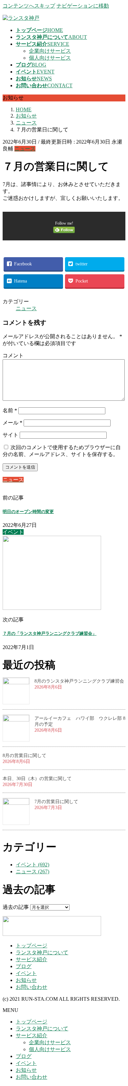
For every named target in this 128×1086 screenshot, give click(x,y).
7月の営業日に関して (56, 801)
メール (12, 422)
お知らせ (26, 980)
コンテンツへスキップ (29, 6)
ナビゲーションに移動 (82, 6)
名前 (10, 410)
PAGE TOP (118, 1046)
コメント (13, 355)
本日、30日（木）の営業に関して (37, 778)
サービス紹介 (31, 959)
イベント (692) (32, 864)
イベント (26, 973)
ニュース (24, 148)
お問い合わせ (31, 987)
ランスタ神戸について (42, 952)
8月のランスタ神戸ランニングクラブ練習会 (79, 681)
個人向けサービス (50, 58)
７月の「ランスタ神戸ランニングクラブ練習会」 (49, 633)
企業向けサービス (50, 51)
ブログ (24, 966)
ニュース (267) (32, 871)
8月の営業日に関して (24, 755)
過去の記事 (16, 907)
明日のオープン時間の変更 (28, 511)
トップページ (31, 945)
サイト (10, 435)
